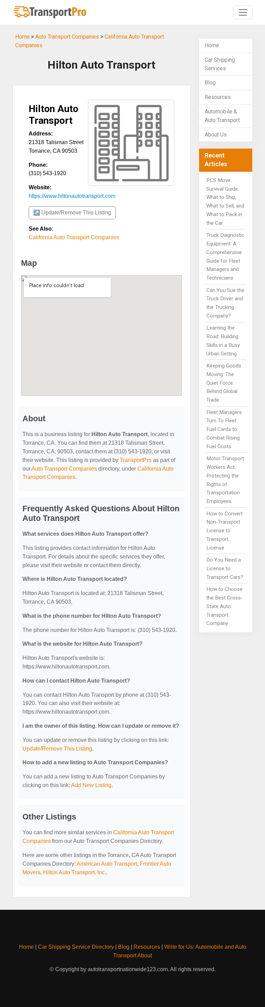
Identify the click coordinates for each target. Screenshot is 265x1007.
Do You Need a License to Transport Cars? (224, 568)
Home (22, 36)
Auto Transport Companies (67, 36)
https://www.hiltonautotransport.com (72, 196)
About (144, 955)
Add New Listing (91, 785)
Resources (218, 97)
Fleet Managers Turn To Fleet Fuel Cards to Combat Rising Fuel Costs (224, 429)
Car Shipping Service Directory (76, 947)
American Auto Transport (107, 864)
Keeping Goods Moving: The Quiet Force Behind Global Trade (223, 383)
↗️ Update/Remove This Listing (72, 212)
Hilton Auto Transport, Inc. (74, 872)
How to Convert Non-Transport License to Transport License (224, 531)
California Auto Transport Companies (74, 237)
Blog (210, 82)
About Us (216, 134)
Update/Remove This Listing (57, 749)
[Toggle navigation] (243, 12)
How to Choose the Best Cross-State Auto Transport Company (224, 606)
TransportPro (135, 460)
